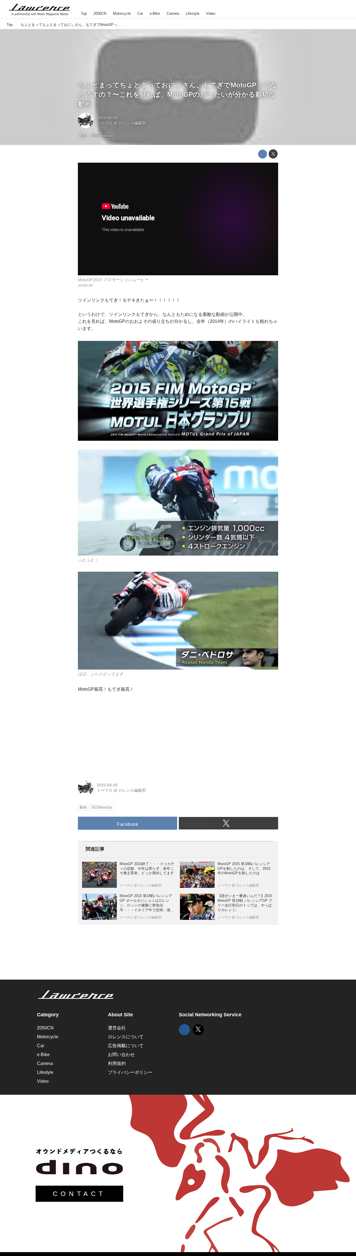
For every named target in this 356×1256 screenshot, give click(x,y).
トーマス (104, 123)
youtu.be (85, 285)
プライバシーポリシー (130, 1072)
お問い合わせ (121, 1054)
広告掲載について (126, 1045)
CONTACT (79, 1193)
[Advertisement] (119, 734)
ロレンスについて (126, 1036)
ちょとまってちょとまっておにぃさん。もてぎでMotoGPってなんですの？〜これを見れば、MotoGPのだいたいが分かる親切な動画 (177, 94)
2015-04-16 (107, 117)
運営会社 (117, 1027)
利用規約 (117, 1063)
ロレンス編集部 (132, 123)
